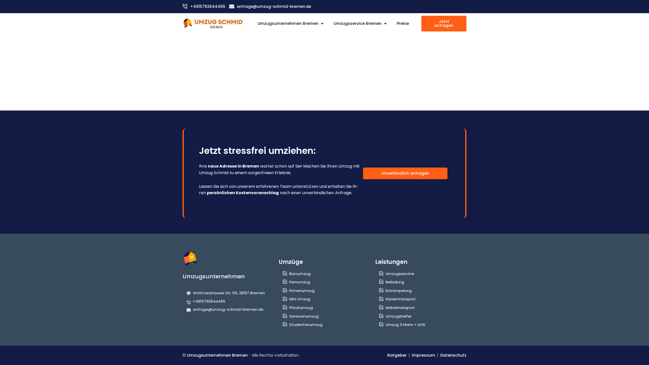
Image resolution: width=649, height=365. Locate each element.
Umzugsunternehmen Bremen (288, 23)
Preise (403, 23)
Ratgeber (397, 355)
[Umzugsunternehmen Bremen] (214, 23)
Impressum (423, 355)
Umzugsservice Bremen (358, 23)
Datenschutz (453, 355)
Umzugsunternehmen (214, 276)
